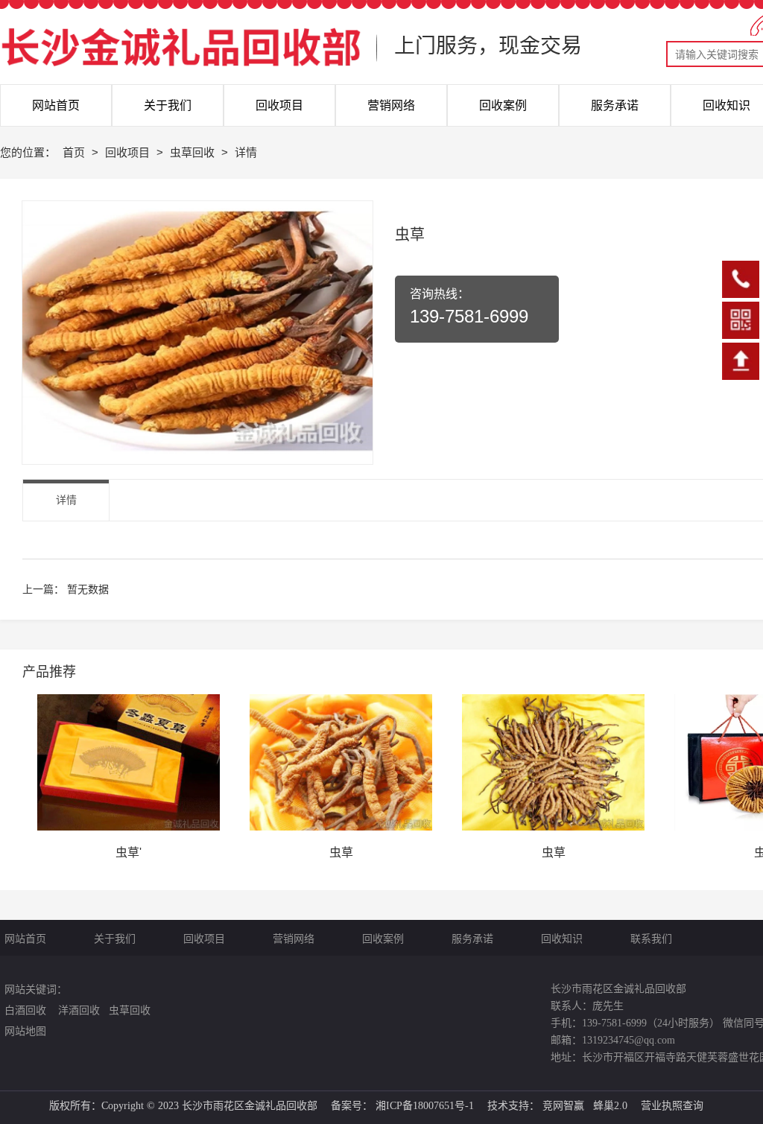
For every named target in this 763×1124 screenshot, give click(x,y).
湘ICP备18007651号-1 (425, 1105)
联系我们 (646, 938)
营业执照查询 (672, 1105)
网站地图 (25, 1031)
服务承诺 (472, 938)
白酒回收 (25, 1010)
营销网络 (293, 938)
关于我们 (115, 938)
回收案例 (383, 938)
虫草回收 (194, 152)
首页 (75, 152)
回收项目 (129, 152)
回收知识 (562, 938)
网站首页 (25, 938)
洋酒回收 (77, 1010)
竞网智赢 (563, 1105)
